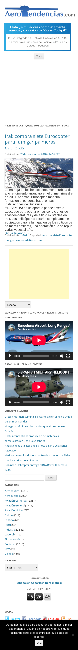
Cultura (9, 515)
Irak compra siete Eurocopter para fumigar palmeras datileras (37, 142)
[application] (39, 340)
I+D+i (24, 235)
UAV (7, 549)
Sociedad (10, 544)
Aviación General (15, 505)
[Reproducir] (10, 356)
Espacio (9, 520)
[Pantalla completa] (68, 356)
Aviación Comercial (16, 500)
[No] (73, 635)
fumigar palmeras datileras (20, 240)
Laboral (9, 534)
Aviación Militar (14, 510)
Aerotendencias (40, 12)
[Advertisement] (39, 90)
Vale (39, 643)
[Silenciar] (62, 356)
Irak (40, 240)
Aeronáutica (12, 491)
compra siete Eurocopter (58, 235)
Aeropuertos (12, 496)
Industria (10, 529)
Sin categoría (12, 539)
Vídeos (9, 554)
